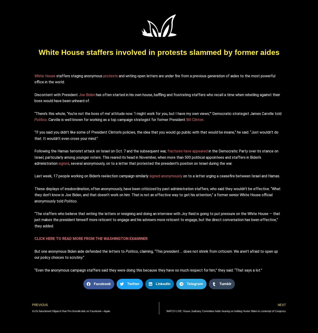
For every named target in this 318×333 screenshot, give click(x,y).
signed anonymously (165, 176)
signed (63, 163)
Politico (40, 120)
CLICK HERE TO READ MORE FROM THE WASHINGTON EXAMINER (91, 238)
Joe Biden (87, 95)
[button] (98, 284)
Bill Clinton (194, 120)
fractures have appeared (187, 151)
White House (44, 76)
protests (110, 76)
